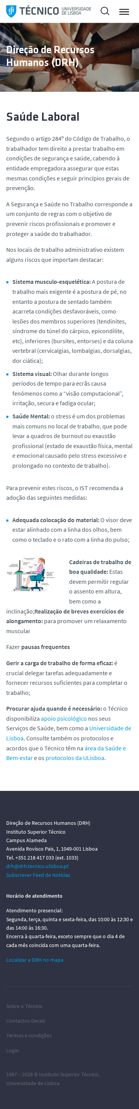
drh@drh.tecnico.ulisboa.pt (37, 866)
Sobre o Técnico (24, 1006)
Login (12, 1050)
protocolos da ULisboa (75, 758)
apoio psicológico (64, 718)
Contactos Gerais (25, 1020)
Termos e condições (29, 1035)
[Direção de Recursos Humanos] (48, 11)
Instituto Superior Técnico (68, 1074)
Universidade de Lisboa (32, 1083)
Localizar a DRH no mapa (34, 959)
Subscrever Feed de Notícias (38, 874)
